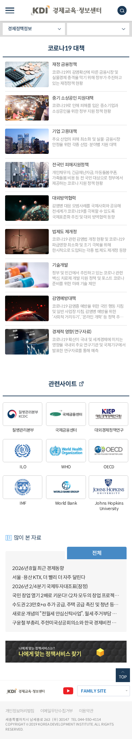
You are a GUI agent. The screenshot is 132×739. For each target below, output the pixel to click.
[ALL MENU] (9, 10)
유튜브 (68, 690)
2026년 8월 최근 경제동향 (38, 568)
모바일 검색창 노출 (122, 10)
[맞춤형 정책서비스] (66, 652)
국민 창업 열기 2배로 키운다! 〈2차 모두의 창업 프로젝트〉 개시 (65, 596)
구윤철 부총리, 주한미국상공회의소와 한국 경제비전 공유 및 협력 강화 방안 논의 (65, 623)
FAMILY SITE (93, 691)
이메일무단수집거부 (56, 711)
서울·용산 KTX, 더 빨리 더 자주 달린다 (48, 577)
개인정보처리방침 (20, 711)
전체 (96, 553)
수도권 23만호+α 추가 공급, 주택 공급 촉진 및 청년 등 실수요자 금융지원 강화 (65, 605)
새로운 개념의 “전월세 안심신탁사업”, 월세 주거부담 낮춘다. (65, 614)
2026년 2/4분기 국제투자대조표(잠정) (50, 586)
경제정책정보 (19, 29)
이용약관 (86, 711)
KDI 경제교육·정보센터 (66, 10)
